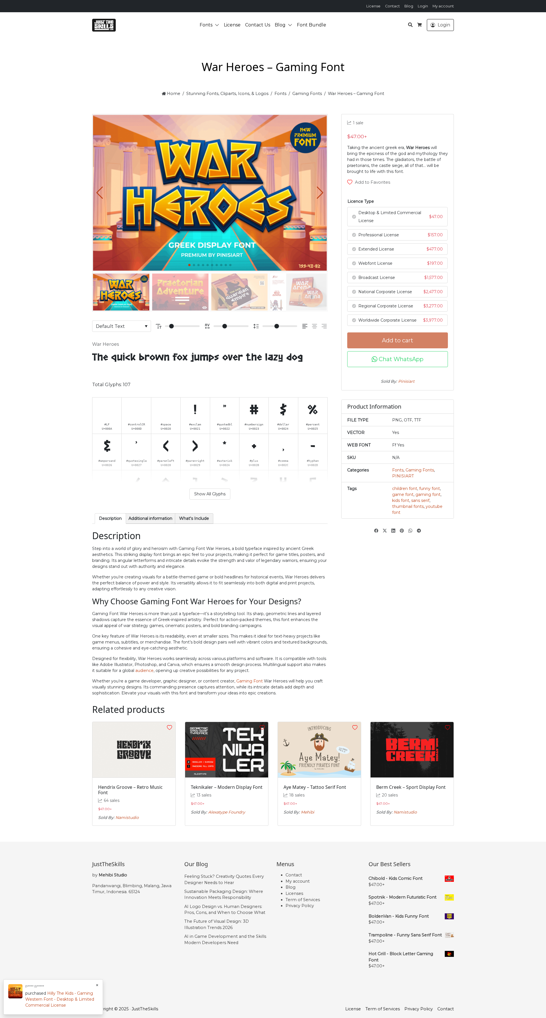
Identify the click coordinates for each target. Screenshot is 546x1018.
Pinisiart (406, 381)
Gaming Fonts (307, 93)
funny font (429, 488)
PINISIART (403, 476)
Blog (408, 6)
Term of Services (303, 899)
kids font (400, 500)
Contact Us (257, 25)
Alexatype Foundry (226, 812)
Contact (392, 6)
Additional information (150, 518)
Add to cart (397, 340)
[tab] (110, 518)
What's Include (194, 518)
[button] (218, 25)
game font (402, 494)
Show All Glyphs (210, 493)
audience (144, 670)
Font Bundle (311, 25)
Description (110, 518)
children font (404, 488)
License (373, 6)
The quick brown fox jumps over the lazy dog (197, 358)
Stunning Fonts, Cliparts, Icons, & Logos (227, 93)
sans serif (420, 500)
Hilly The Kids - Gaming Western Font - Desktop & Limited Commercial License (59, 999)
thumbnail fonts (408, 506)
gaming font (427, 494)
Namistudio (127, 817)
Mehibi (307, 812)
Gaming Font (249, 681)
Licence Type (361, 201)
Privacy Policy (300, 905)
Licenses (294, 893)
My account (443, 6)
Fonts (206, 25)
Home (173, 93)
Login (423, 6)
